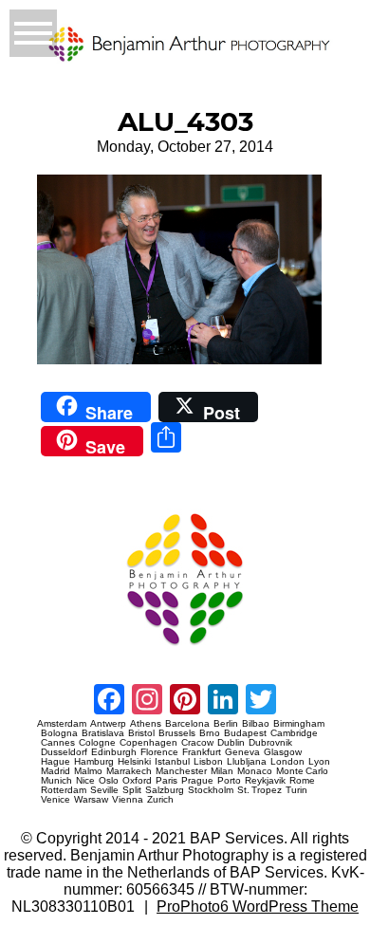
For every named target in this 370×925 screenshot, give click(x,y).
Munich (56, 781)
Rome (302, 781)
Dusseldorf (64, 752)
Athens (145, 724)
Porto (229, 781)
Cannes (58, 743)
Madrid (55, 771)
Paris (166, 781)
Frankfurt (201, 752)
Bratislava (103, 733)
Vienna (127, 800)
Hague (55, 762)
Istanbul (172, 762)
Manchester (181, 771)
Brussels (176, 733)
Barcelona (187, 724)
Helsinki (134, 762)
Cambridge (294, 733)
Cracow (197, 743)
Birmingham (298, 724)
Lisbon (208, 762)
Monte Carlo (302, 771)
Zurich (160, 800)
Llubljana (247, 762)
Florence (159, 752)
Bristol (141, 733)
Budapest (245, 733)
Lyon (319, 762)
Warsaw (91, 800)
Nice (85, 781)
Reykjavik (265, 781)
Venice (55, 800)
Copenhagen (148, 743)
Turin (296, 790)
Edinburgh (114, 752)
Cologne (97, 743)
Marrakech (129, 771)
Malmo (88, 771)
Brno (209, 733)
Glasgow (283, 752)
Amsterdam (61, 724)
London (287, 762)
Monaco (254, 771)
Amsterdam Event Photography (70, 652)
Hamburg (94, 762)
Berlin (225, 724)
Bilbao (255, 724)
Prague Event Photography (65, 505)
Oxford (137, 781)
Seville (104, 790)
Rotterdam (63, 790)
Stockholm (210, 790)
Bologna (59, 733)
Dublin (231, 743)
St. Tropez (259, 790)
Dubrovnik (270, 743)
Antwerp (108, 724)
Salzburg (164, 790)
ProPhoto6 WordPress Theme (258, 906)
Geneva (242, 752)
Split (131, 790)
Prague (197, 781)
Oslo (109, 781)
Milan (222, 771)
